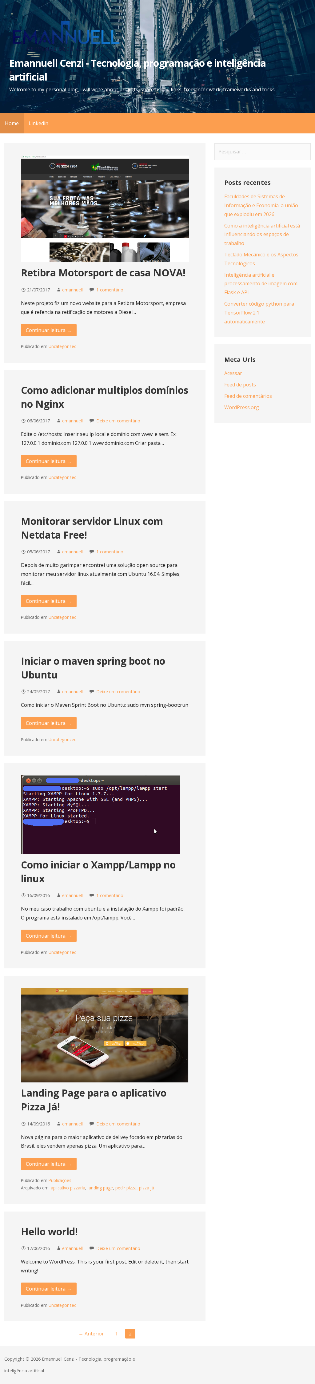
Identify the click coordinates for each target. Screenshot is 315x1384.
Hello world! (49, 1231)
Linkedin (38, 123)
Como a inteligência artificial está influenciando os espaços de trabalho (262, 234)
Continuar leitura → (49, 330)
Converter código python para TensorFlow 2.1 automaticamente (259, 312)
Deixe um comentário (118, 421)
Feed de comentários (248, 396)
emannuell (72, 290)
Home (12, 123)
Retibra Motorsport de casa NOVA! (103, 272)
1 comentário (109, 290)
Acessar (233, 373)
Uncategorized (63, 346)
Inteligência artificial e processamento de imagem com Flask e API (260, 283)
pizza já (146, 1188)
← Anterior (91, 1333)
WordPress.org (241, 407)
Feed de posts (240, 384)
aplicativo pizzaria (68, 1188)
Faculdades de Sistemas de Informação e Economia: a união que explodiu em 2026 (261, 205)
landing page (100, 1188)
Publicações (60, 1180)
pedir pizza (126, 1188)
